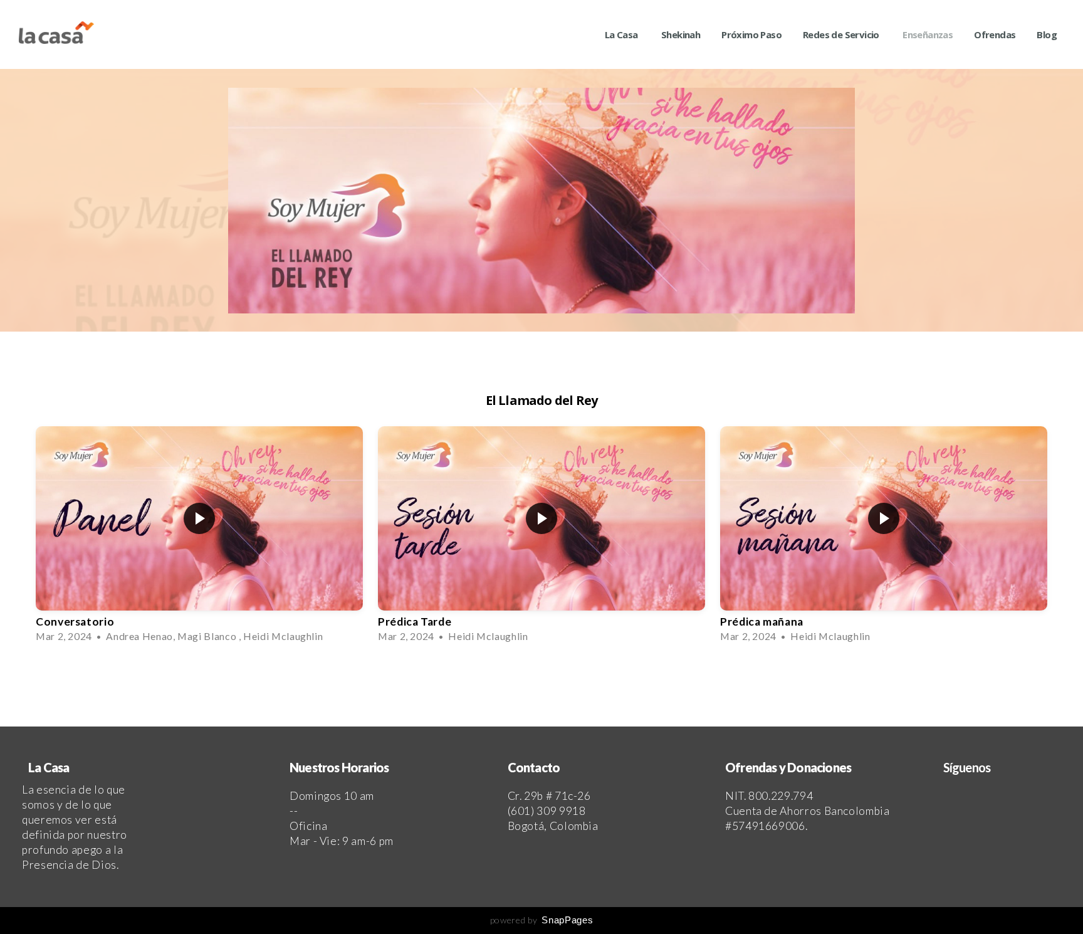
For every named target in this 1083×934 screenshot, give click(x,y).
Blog (1047, 34)
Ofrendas (994, 34)
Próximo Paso (751, 34)
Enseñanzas (928, 34)
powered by (541, 920)
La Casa (622, 34)
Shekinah (680, 34)
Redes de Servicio (842, 34)
